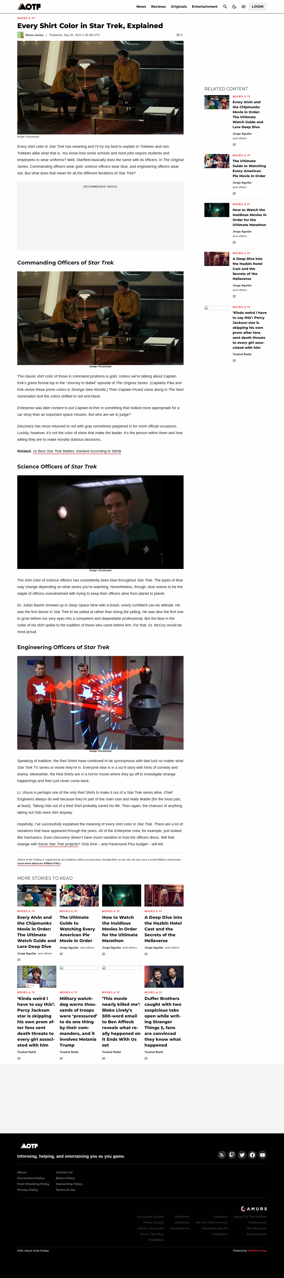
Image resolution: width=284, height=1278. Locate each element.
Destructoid (258, 1222)
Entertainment (205, 7)
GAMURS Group (257, 1250)
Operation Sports (214, 1228)
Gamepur (220, 1216)
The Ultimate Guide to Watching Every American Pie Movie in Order (77, 929)
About (22, 1172)
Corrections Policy (30, 1178)
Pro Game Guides (150, 1216)
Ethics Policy (65, 1178)
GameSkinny (180, 1228)
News (141, 7)
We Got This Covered (211, 1222)
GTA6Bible (156, 1240)
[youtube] (262, 1155)
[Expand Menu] (243, 6)
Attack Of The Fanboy (250, 1216)
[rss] (222, 1155)
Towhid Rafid (26, 1052)
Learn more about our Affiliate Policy (39, 863)
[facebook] (252, 1155)
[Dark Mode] (234, 6)
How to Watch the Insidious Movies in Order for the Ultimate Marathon (120, 929)
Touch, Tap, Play (152, 1234)
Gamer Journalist (151, 1228)
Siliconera (182, 1222)
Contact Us (64, 1172)
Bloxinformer (257, 1234)
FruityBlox (219, 1234)
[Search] (225, 6)
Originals (179, 7)
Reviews (158, 7)
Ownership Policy (69, 1184)
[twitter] (242, 1155)
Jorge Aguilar (26, 953)
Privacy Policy (27, 1190)
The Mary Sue (256, 1228)
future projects (58, 844)
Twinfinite (182, 1216)
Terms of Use (65, 1190)
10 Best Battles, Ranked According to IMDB (77, 451)
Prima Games (153, 1222)
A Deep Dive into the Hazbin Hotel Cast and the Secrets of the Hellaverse (163, 929)
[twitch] (232, 1155)
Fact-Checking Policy (33, 1184)
